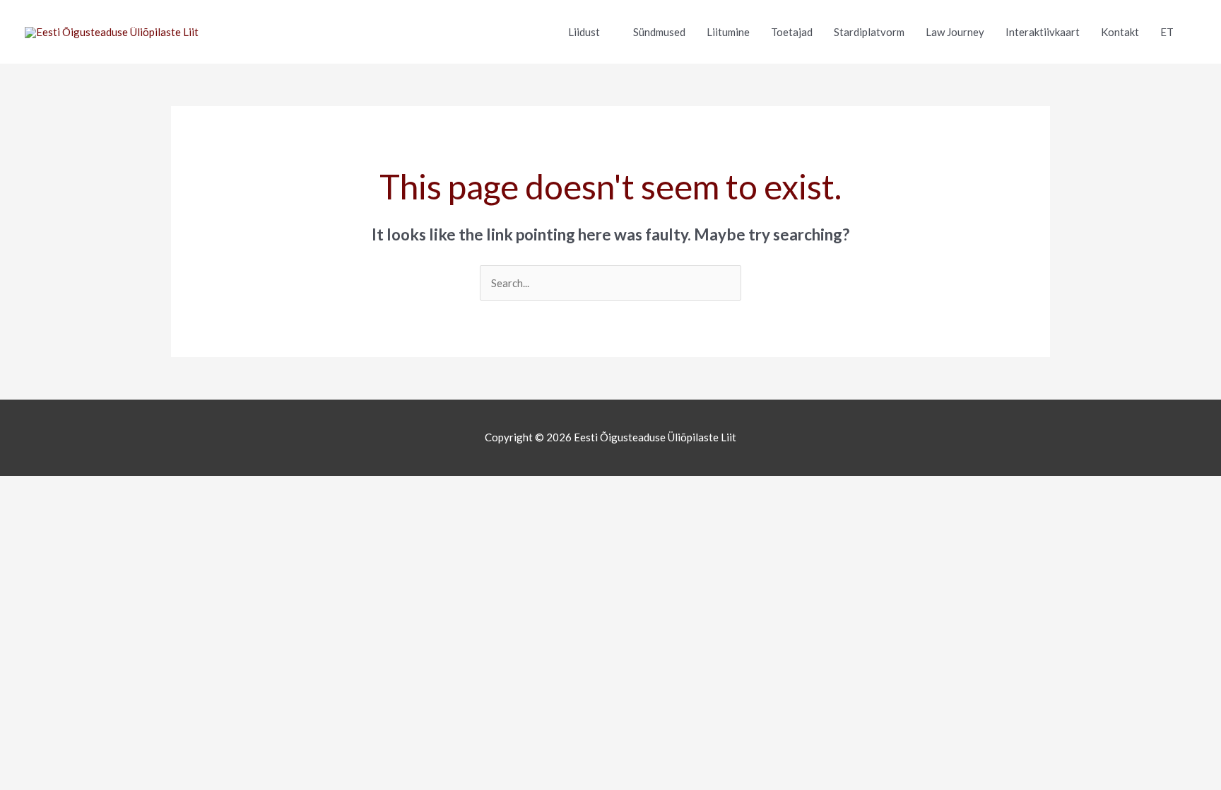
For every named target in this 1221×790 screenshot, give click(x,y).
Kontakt (1120, 31)
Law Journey (955, 31)
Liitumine (728, 31)
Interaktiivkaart (1042, 31)
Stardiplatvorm (869, 31)
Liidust (584, 31)
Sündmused (659, 31)
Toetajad (792, 31)
